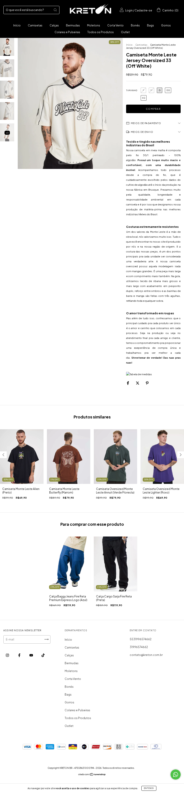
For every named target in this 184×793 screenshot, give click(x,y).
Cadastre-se (143, 10)
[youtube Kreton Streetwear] (31, 655)
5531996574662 (140, 639)
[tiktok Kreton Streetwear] (43, 655)
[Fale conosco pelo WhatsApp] (176, 774)
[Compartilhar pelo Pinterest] (147, 383)
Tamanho (131, 90)
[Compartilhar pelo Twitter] (138, 383)
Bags (150, 25)
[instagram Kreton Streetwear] (7, 655)
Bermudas (73, 25)
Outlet (125, 32)
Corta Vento (115, 25)
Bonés (135, 25)
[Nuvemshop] (92, 775)
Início (17, 25)
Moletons (93, 25)
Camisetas (35, 25)
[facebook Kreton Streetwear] (19, 655)
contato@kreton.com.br (146, 655)
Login (129, 10)
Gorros (166, 25)
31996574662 (139, 647)
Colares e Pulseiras (67, 32)
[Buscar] (55, 10)
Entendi (149, 788)
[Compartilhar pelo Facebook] (128, 383)
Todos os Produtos (100, 32)
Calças (54, 25)
